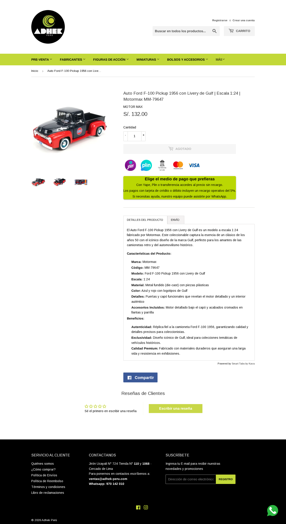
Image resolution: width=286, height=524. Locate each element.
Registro (226, 479)
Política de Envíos (44, 475)
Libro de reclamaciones (47, 492)
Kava (252, 363)
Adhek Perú (49, 520)
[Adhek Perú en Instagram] (146, 508)
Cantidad (129, 127)
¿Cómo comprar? (43, 469)
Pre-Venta (40, 59)
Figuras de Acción (109, 59)
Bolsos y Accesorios (186, 59)
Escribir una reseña (175, 408)
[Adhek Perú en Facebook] (138, 508)
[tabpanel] (189, 292)
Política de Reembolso (47, 481)
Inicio (34, 70)
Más (219, 59)
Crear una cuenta (244, 20)
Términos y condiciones (48, 487)
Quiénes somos (42, 463)
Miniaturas (147, 59)
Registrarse (219, 20)
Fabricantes (71, 59)
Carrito (242, 31)
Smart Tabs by (240, 363)
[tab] (145, 220)
